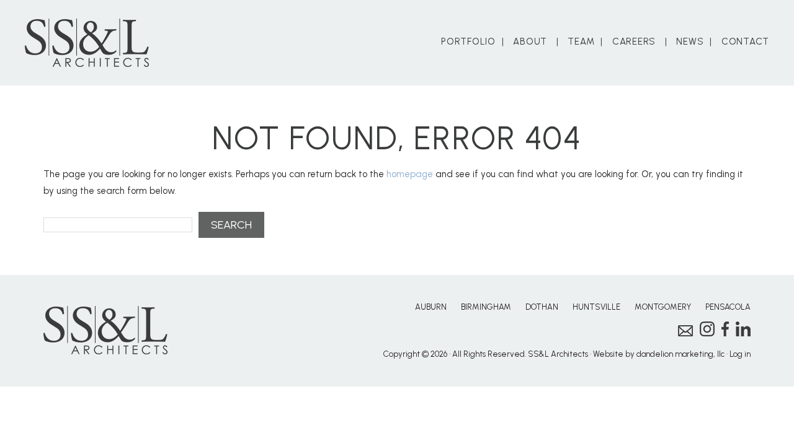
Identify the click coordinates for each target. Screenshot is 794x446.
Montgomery (663, 307)
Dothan (541, 307)
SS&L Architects (87, 43)
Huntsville (596, 307)
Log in (740, 354)
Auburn (431, 307)
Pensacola (728, 307)
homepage (409, 174)
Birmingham (486, 307)
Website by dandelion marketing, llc (659, 354)
